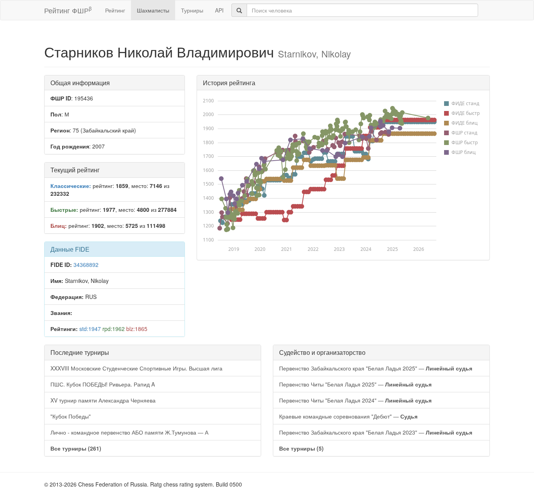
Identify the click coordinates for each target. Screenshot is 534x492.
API (219, 10)
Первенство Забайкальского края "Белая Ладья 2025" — (375, 368)
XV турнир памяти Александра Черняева (103, 400)
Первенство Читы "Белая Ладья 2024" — (355, 400)
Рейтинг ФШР (67, 10)
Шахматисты (153, 10)
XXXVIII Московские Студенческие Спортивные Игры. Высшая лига (136, 368)
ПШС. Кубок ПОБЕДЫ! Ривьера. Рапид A (102, 384)
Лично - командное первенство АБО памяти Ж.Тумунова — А (129, 432)
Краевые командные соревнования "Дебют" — (348, 416)
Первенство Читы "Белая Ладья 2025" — (355, 384)
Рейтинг (115, 10)
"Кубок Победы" (70, 416)
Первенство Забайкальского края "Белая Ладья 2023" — (375, 432)
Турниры (192, 10)
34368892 (86, 264)
